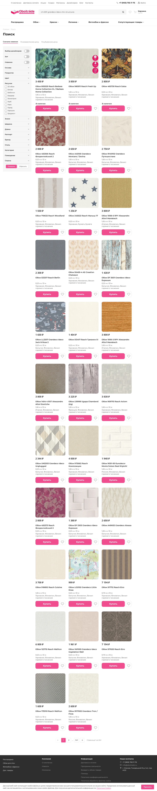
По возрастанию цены (29, 42)
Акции (43, 3)
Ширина (8, 124)
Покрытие (9, 73)
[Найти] (123, 12)
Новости (45, 766)
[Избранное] (130, 12)
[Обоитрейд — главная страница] (22, 12)
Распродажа (17, 22)
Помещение (10, 155)
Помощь (84, 773)
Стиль (7, 145)
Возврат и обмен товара (91, 770)
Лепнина (72, 22)
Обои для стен (9, 763)
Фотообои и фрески (98, 22)
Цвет (7, 78)
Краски (53, 22)
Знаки (7, 119)
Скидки (51, 3)
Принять (148, 787)
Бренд (7, 140)
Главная (6, 29)
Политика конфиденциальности (94, 777)
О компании (16, 3)
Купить (47, 108)
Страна (8, 161)
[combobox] (79, 12)
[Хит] (26, 56)
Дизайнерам (72, 3)
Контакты (89, 3)
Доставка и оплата (31, 3)
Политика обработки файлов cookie (96, 781)
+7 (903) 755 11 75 (127, 3)
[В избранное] (62, 108)
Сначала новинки (10, 42)
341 (76, 740)
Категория (9, 150)
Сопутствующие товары (130, 22)
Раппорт (8, 134)
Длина (7, 129)
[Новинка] (26, 62)
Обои (36, 22)
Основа (8, 68)
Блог (81, 3)
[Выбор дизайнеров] (26, 51)
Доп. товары (8, 770)
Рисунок (8, 83)
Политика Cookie (104, 788)
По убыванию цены (49, 42)
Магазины (60, 3)
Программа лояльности (91, 766)
